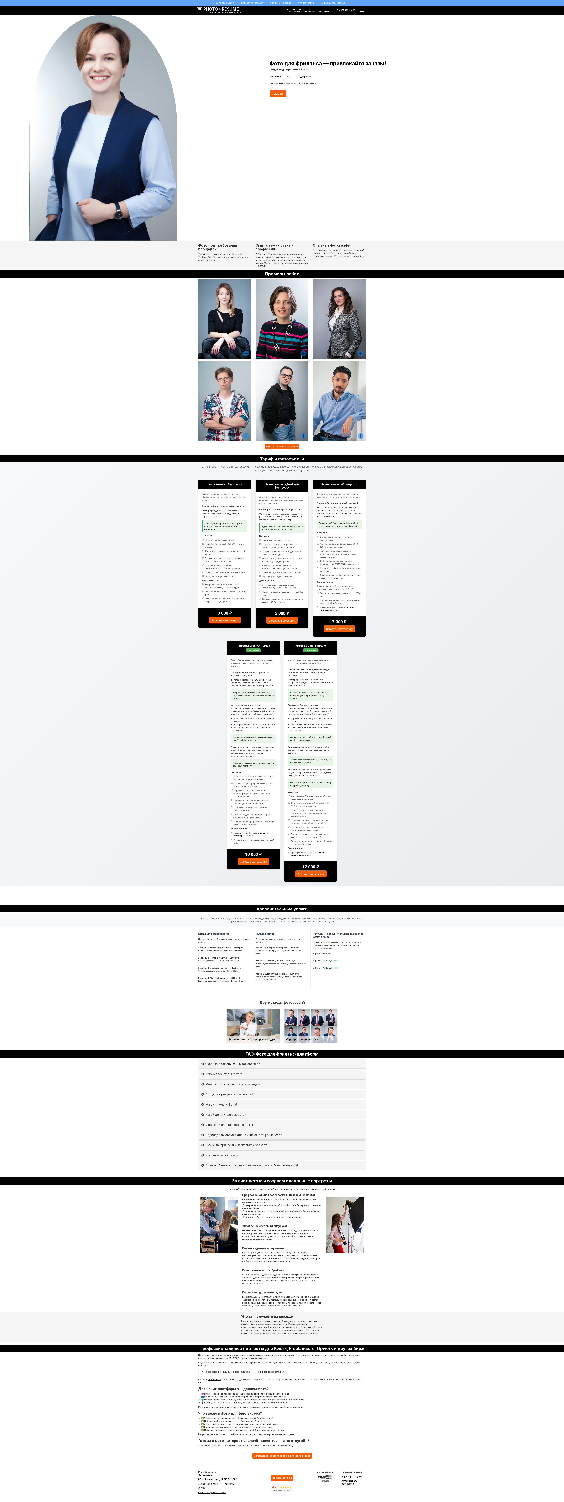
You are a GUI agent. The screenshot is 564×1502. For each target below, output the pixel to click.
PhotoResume (214, 1379)
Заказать (278, 93)
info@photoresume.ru (208, 1479)
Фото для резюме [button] (225, 3)
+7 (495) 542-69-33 (345, 10)
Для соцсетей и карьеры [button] (333, 3)
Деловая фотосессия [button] (252, 3)
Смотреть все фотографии (282, 446)
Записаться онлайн (208, 1483)
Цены (288, 77)
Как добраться (303, 77)
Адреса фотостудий (351, 1476)
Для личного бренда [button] (280, 3)
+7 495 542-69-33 (229, 1479)
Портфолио (275, 77)
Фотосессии (205, 1475)
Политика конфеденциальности (212, 1493)
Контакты (230, 1483)
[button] (282, 1063)
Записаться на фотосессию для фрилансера (282, 1455)
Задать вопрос (282, 1477)
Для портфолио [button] (306, 3)
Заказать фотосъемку (225, 620)
